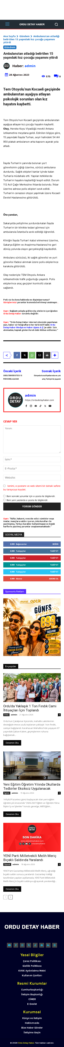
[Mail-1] (41, 945)
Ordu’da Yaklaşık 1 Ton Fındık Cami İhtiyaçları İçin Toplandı (29, 708)
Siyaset (7, 864)
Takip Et (54, 551)
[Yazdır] (47, 355)
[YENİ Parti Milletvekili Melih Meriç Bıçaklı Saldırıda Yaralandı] (32, 837)
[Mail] (35, 405)
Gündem (24, 36)
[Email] (39, 355)
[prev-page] (5, 897)
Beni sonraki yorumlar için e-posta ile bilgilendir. (31, 496)
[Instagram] (31, 405)
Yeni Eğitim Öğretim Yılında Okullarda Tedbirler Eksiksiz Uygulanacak (31, 786)
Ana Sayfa (9, 36)
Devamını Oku (12, 743)
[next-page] (11, 897)
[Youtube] (50, 405)
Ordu (6, 715)
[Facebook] (17, 355)
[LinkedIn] (48, 945)
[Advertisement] (32, 10)
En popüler (10, 666)
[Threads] (54, 945)
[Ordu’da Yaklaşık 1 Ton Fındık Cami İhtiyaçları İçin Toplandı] (32, 687)
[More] (54, 355)
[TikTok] (40, 405)
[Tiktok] (35, 945)
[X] (24, 355)
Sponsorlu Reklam (14, 591)
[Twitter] (28, 945)
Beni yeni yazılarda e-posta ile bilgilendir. (27, 500)
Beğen (55, 544)
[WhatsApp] (32, 355)
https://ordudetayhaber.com (39, 400)
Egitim (6, 793)
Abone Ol (53, 578)
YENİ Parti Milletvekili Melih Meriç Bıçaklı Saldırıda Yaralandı (29, 858)
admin (30, 66)
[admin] (7, 66)
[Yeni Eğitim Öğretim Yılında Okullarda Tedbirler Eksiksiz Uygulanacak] (32, 765)
